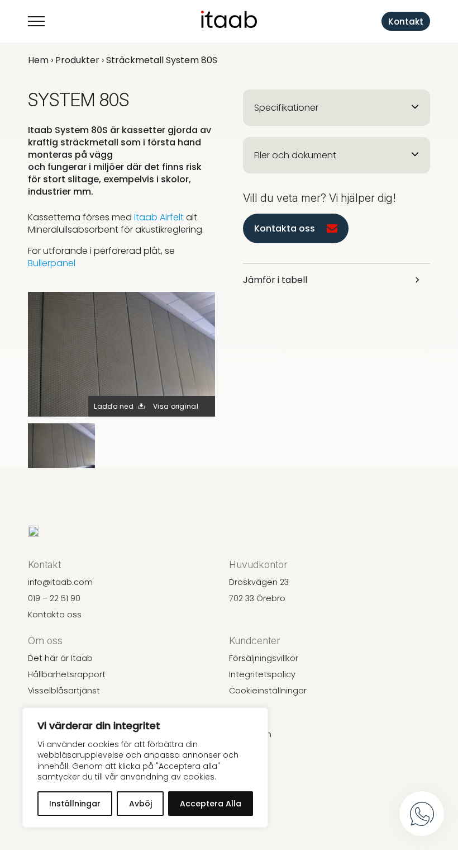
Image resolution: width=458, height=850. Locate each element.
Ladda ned (113, 406)
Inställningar (75, 803)
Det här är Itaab (60, 658)
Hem (38, 60)
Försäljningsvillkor (263, 658)
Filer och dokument (295, 155)
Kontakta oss (284, 228)
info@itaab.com (60, 582)
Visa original (175, 406)
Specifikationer (286, 107)
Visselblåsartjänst (64, 690)
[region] (145, 767)
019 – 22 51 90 (54, 598)
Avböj (140, 803)
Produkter (77, 60)
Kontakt (405, 21)
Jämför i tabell (275, 279)
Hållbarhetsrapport (67, 674)
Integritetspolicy (262, 674)
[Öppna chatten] (421, 813)
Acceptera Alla (210, 803)
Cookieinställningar (268, 690)
